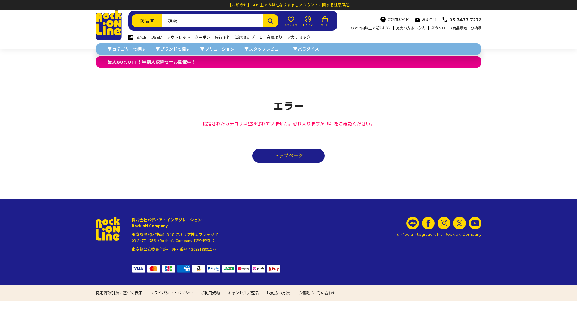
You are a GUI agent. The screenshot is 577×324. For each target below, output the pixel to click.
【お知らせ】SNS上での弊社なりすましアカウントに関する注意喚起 (289, 4)
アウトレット (178, 37)
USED (156, 37)
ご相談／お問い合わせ (316, 292)
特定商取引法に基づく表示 (119, 292)
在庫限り (274, 37)
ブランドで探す (175, 49)
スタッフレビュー (266, 49)
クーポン (202, 37)
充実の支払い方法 (410, 28)
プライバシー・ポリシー (171, 292)
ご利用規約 (210, 292)
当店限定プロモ (248, 37)
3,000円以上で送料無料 (370, 28)
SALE (141, 37)
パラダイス (308, 49)
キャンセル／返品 (243, 292)
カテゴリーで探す (129, 49)
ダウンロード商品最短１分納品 (456, 28)
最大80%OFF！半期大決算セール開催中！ (152, 62)
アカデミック (298, 37)
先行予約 (222, 37)
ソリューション (219, 49)
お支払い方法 (278, 292)
